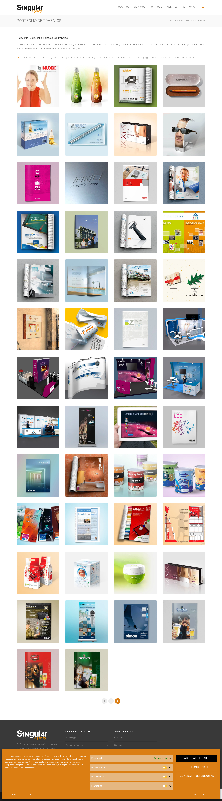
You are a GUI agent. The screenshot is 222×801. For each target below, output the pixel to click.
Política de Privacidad (32, 795)
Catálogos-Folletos (69, 57)
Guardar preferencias (197, 776)
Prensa (164, 57)
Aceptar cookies (196, 758)
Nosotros (123, 7)
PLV (154, 57)
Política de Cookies (13, 795)
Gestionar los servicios (204, 795)
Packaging (142, 57)
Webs (191, 57)
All (18, 57)
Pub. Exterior (178, 57)
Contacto (188, 7)
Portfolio (156, 7)
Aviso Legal (71, 737)
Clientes (172, 7)
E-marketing (89, 57)
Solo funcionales (197, 767)
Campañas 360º (48, 57)
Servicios (139, 7)
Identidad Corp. (125, 57)
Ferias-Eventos (106, 57)
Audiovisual (29, 57)
